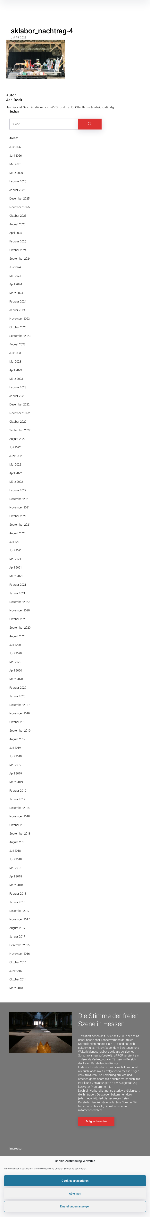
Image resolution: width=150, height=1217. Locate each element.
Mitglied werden (96, 1121)
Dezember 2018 (19, 808)
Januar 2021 (17, 593)
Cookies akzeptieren (75, 1180)
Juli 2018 (15, 850)
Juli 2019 (15, 748)
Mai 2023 (15, 361)
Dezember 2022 (19, 404)
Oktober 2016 (17, 962)
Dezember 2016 (19, 945)
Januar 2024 (17, 310)
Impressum (16, 1148)
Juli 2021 (15, 542)
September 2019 (19, 730)
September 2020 (19, 627)
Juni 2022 (15, 456)
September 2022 (19, 430)
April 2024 (15, 284)
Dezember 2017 (19, 911)
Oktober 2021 (17, 516)
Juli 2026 (15, 147)
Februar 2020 (17, 687)
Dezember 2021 (19, 499)
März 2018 (16, 885)
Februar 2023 (17, 387)
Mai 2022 (15, 464)
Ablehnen (75, 1193)
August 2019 (17, 739)
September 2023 (19, 336)
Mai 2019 (15, 765)
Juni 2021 (15, 550)
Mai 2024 (15, 276)
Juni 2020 (15, 653)
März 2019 (16, 782)
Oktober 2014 (17, 979)
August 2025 (17, 224)
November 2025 (19, 207)
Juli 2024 (15, 267)
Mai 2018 (15, 868)
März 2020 (16, 679)
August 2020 (17, 636)
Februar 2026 (17, 181)
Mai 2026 (15, 164)
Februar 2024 (17, 301)
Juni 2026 (15, 155)
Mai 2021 (15, 559)
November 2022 (19, 413)
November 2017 (19, 919)
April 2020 (15, 670)
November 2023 (19, 318)
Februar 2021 (17, 584)
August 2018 (17, 842)
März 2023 (16, 379)
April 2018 (15, 876)
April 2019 (15, 773)
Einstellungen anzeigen (75, 1206)
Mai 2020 (15, 662)
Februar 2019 (17, 790)
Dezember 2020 (19, 602)
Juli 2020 (15, 645)
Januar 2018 (17, 902)
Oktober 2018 (17, 825)
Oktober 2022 (17, 421)
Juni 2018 (15, 859)
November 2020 (19, 610)
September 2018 (19, 833)
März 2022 (16, 481)
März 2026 (16, 173)
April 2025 (15, 233)
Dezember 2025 (19, 198)
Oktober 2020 (17, 619)
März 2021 (16, 576)
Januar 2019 (17, 799)
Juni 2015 (15, 971)
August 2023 (17, 344)
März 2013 (16, 988)
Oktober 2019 (17, 722)
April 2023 (15, 370)
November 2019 (19, 713)
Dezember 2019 (19, 705)
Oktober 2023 (17, 327)
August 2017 (17, 928)
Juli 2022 (15, 447)
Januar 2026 (17, 190)
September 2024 (19, 258)
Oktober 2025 (17, 215)
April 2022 (15, 473)
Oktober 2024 (17, 250)
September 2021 (19, 524)
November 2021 (19, 507)
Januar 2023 (17, 396)
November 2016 (19, 953)
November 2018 (19, 816)
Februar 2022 (17, 490)
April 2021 (15, 567)
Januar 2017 (17, 936)
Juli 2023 (15, 353)
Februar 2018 (17, 893)
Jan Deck (14, 100)
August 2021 (17, 533)
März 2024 (16, 293)
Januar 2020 (17, 696)
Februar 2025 (17, 241)
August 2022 (17, 439)
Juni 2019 (15, 756)
